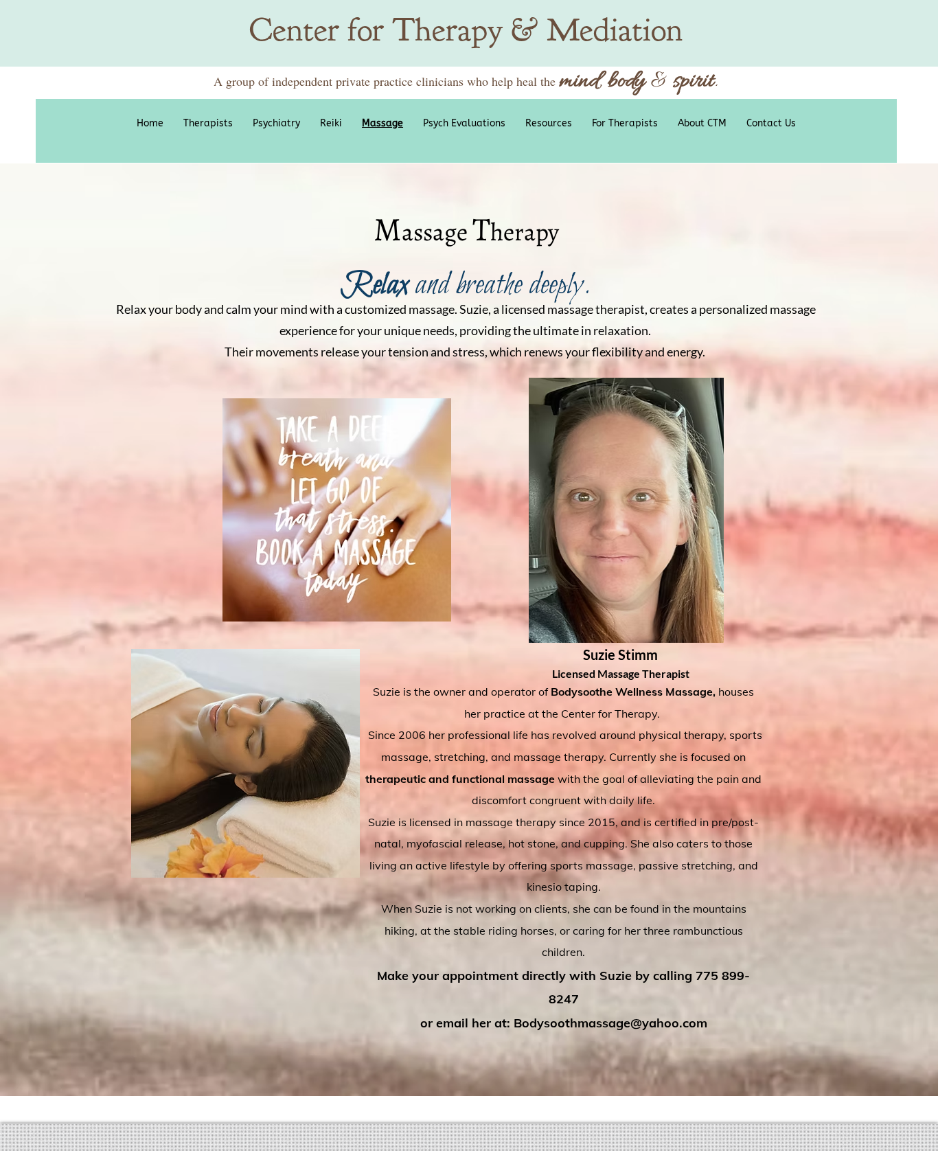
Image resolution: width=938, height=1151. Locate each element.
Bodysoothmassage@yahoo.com (610, 1023)
